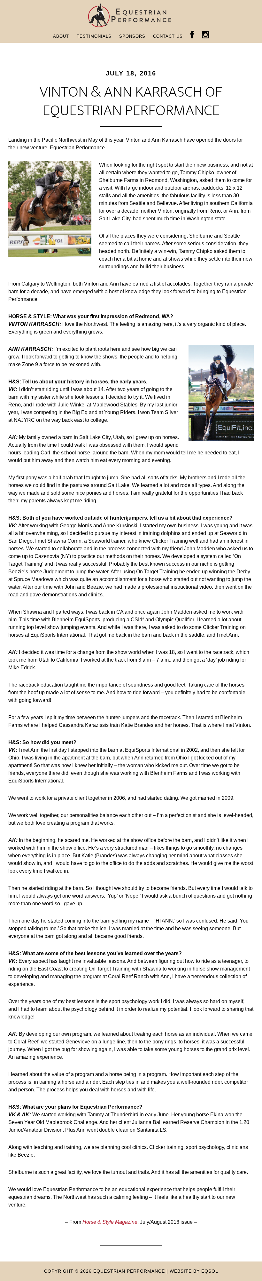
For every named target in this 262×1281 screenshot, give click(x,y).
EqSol (209, 1271)
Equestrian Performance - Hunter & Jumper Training (131, 15)
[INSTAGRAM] (205, 35)
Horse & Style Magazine (109, 1222)
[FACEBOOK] (192, 35)
